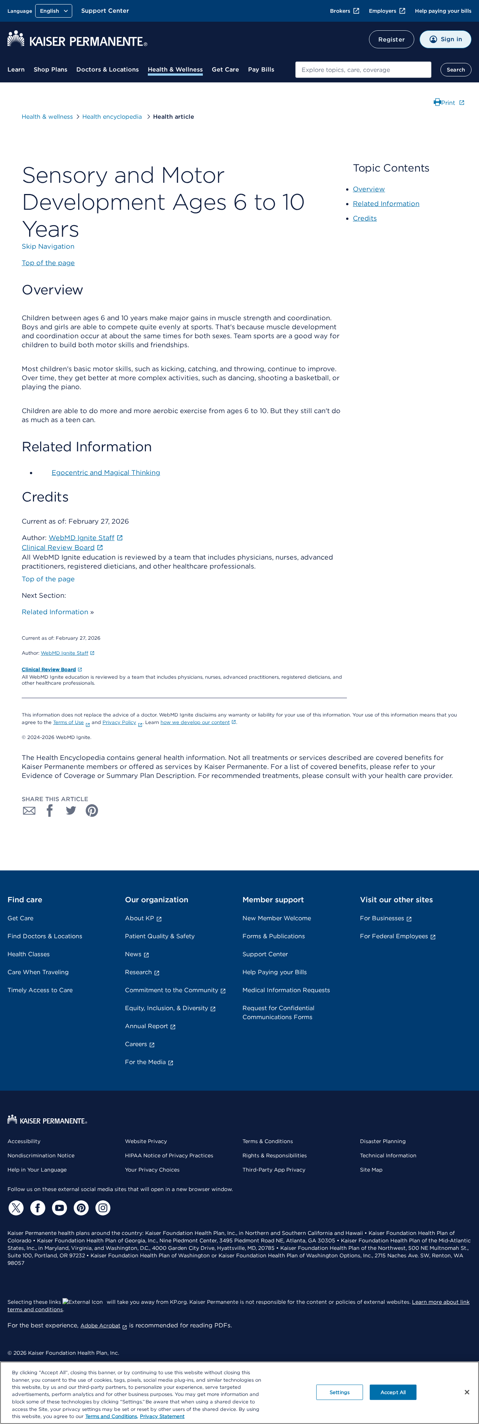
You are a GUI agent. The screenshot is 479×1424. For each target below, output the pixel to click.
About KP (139, 918)
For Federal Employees (394, 936)
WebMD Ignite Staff (64, 653)
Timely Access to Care (40, 990)
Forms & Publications (273, 936)
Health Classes (28, 954)
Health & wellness (47, 116)
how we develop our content (195, 722)
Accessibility (23, 1141)
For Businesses (382, 918)
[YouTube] (58, 1207)
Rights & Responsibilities (274, 1155)
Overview (369, 189)
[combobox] (363, 69)
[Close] (467, 1392)
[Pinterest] (80, 1207)
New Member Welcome (276, 918)
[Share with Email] (29, 810)
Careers (136, 1044)
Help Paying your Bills (274, 972)
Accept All (393, 1392)
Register (391, 39)
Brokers (340, 11)
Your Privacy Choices (152, 1170)
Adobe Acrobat (100, 1325)
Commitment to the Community (171, 990)
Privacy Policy (119, 722)
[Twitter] (14, 1207)
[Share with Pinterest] (92, 810)
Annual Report (146, 1026)
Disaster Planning (383, 1141)
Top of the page (48, 579)
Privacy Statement (162, 1416)
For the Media (145, 1062)
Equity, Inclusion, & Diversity (166, 1008)
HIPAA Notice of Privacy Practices (169, 1155)
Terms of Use (68, 722)
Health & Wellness (175, 69)
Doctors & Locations (107, 69)
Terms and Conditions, (111, 1416)
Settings (340, 1392)
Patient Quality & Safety (160, 936)
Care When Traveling (38, 972)
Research (138, 972)
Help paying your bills (443, 11)
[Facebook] (36, 1207)
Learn (16, 69)
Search (456, 70)
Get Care (225, 69)
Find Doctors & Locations (44, 936)
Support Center (105, 10)
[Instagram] (101, 1207)
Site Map (371, 1170)
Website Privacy (146, 1141)
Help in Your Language (37, 1170)
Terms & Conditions (267, 1141)
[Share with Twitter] (71, 810)
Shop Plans (50, 69)
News (133, 954)
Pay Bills (261, 69)
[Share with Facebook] (50, 810)
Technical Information (388, 1155)
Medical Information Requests (286, 990)
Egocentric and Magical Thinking (106, 472)
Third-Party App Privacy (273, 1170)
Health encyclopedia (113, 116)
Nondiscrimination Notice (40, 1155)
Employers (382, 11)
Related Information (55, 612)
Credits (365, 218)
